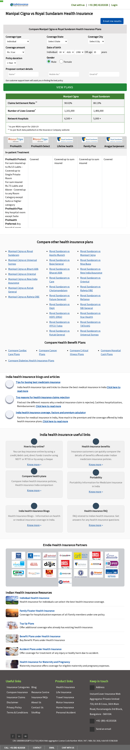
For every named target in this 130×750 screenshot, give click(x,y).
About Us (36, 702)
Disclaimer (12, 702)
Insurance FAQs (39, 697)
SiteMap (35, 712)
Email (51, 747)
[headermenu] (1, 0)
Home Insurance (65, 707)
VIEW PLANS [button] (65, 87)
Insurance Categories (18, 687)
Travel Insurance (65, 697)
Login (114, 4)
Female (67, 61)
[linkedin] (19, 736)
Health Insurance (65, 687)
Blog (34, 687)
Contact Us (37, 707)
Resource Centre (40, 692)
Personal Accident (66, 712)
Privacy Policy (14, 707)
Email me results (112, 21)
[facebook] (12, 736)
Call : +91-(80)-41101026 (14, 747)
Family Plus (90, 146)
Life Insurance (63, 692)
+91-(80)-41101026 (106, 720)
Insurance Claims (16, 697)
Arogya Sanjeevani (114, 146)
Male (55, 61)
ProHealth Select (40, 146)
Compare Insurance (17, 692)
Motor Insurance (65, 702)
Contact (36, 747)
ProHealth (16, 146)
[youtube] (25, 736)
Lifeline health (65, 146)
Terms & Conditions (17, 712)
